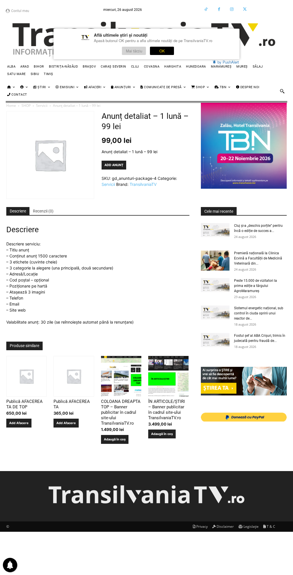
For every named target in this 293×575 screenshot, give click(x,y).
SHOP (26, 105)
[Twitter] (245, 9)
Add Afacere (19, 423)
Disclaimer (225, 526)
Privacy (201, 526)
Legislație (251, 526)
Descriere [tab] (18, 211)
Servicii (41, 105)
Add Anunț (113, 165)
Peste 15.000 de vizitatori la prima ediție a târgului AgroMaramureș (255, 286)
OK (162, 51)
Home (11, 105)
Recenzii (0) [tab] (43, 211)
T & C (270, 526)
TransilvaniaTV (143, 184)
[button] (282, 91)
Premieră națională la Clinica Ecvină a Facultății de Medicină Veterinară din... (258, 258)
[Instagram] (232, 9)
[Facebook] (219, 9)
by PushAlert (228, 62)
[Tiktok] (206, 9)
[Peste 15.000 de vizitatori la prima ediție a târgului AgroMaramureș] (215, 285)
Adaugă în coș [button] (115, 439)
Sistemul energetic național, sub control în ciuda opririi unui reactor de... (258, 313)
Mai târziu (134, 51)
